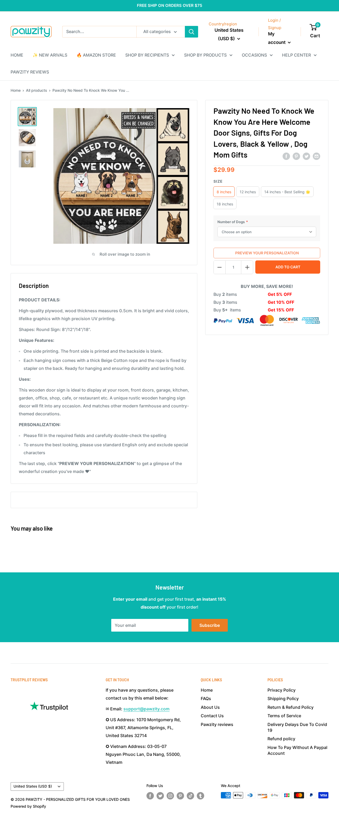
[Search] (191, 32)
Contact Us (212, 715)
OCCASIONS (254, 55)
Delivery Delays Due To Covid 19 (297, 727)
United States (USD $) (33, 786)
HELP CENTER (296, 55)
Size (218, 181)
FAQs (206, 698)
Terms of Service (284, 715)
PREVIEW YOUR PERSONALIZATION (267, 253)
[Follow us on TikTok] (190, 795)
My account (277, 38)
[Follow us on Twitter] (160, 795)
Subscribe (209, 625)
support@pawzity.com (146, 708)
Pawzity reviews (217, 724)
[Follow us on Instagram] (170, 795)
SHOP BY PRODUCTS (205, 55)
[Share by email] (316, 156)
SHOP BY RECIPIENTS (147, 55)
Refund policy (281, 738)
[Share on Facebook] (286, 156)
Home (16, 90)
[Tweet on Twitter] (306, 156)
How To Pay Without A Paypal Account (297, 750)
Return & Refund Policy (290, 707)
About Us (210, 707)
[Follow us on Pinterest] (180, 795)
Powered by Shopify (28, 806)
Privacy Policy (281, 690)
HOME (17, 55)
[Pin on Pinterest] (296, 156)
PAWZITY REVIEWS (30, 72)
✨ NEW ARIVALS (50, 55)
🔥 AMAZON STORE (96, 55)
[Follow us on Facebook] (150, 795)
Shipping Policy (283, 698)
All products (36, 90)
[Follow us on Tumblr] (200, 795)
